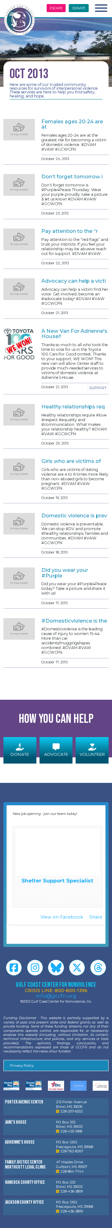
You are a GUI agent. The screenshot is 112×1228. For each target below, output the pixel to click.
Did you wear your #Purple (64, 572)
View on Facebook (62, 917)
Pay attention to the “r (69, 231)
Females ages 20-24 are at (72, 124)
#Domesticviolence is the (74, 621)
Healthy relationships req (73, 406)
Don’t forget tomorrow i (72, 176)
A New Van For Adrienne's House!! (74, 333)
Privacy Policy (22, 1065)
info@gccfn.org (56, 996)
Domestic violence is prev (74, 515)
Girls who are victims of (71, 461)
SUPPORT (98, 388)
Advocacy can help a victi (73, 281)
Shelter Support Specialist (57, 880)
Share (95, 917)
